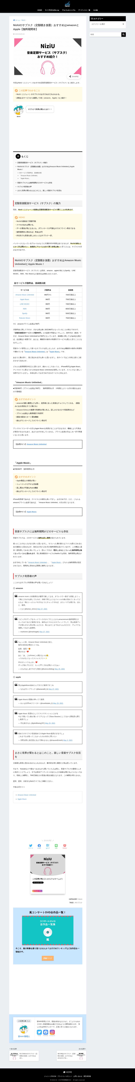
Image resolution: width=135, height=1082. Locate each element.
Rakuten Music (24, 318)
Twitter (39, 1035)
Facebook (45, 1035)
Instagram (52, 1035)
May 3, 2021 (67, 740)
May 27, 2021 (42, 609)
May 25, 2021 (60, 669)
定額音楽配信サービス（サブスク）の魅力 (32, 162)
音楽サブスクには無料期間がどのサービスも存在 (34, 183)
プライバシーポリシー (64, 1076)
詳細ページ (47, 958)
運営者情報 (87, 1076)
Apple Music (24, 299)
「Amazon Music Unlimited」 (29, 175)
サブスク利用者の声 (24, 186)
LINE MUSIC (24, 304)
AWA (24, 309)
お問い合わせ (77, 1076)
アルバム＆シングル (68, 10)
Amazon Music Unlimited (25, 295)
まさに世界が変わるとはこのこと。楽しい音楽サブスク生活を (39, 190)
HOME (39, 10)
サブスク (79, 903)
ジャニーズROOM (50, 1076)
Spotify (24, 313)
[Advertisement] (47, 133)
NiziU (80, 899)
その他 (95, 10)
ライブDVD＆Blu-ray (52, 10)
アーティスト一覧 (84, 10)
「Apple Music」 (24, 178)
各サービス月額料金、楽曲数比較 (30, 173)
